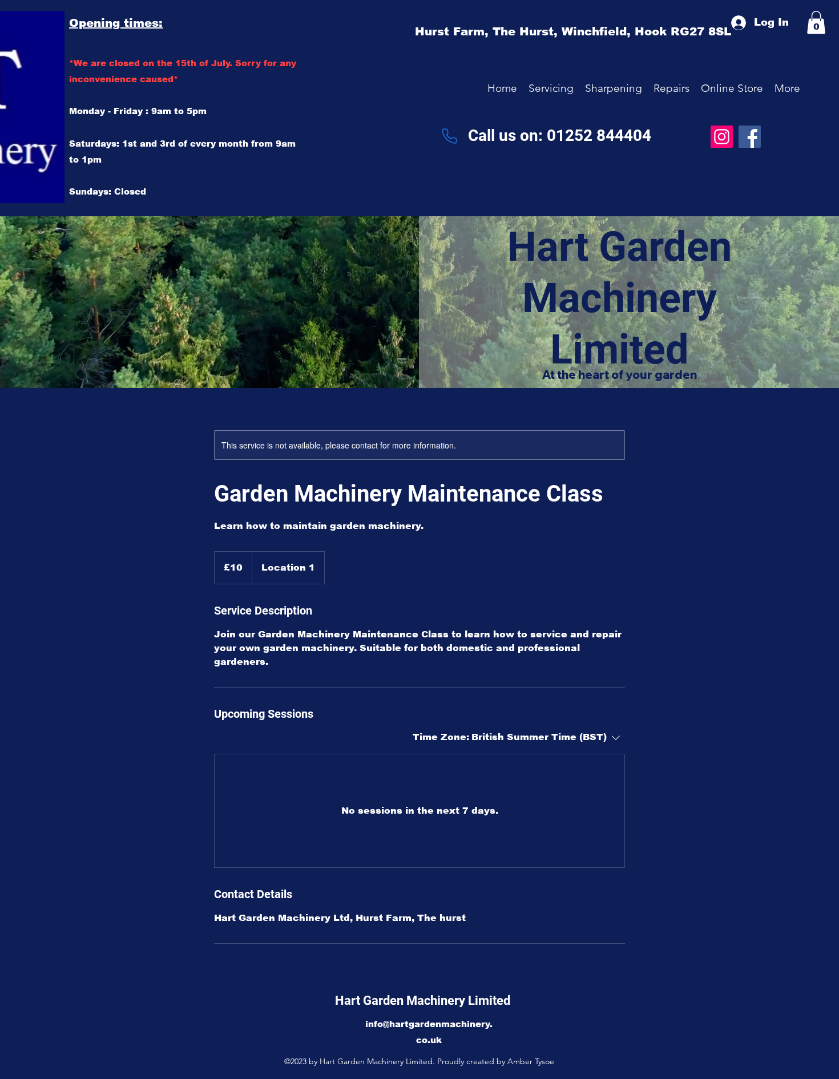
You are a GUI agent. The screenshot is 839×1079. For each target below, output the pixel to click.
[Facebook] (750, 137)
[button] (551, 88)
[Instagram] (722, 137)
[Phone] (449, 136)
